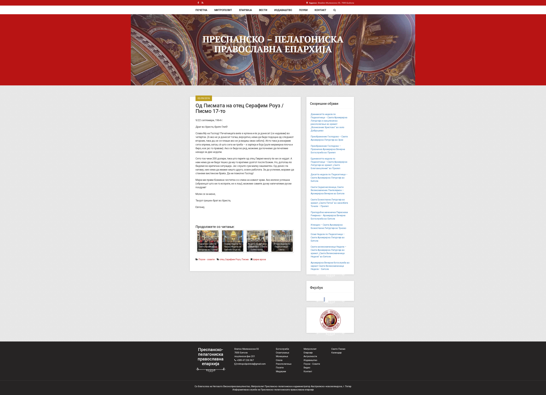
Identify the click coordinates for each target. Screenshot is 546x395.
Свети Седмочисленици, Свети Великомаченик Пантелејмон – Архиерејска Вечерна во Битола (327, 190)
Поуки (303, 10)
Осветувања (282, 352)
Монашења (282, 356)
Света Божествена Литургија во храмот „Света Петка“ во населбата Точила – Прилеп (329, 203)
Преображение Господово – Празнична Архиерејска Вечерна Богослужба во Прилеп (328, 149)
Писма (245, 259)
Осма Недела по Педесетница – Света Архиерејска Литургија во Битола (328, 237)
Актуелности (310, 356)
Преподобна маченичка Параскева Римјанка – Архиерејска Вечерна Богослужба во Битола (329, 215)
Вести (263, 10)
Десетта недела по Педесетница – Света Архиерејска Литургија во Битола (329, 177)
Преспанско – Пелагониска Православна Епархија (273, 44)
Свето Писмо (338, 349)
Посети (280, 367)
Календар (336, 352)
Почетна (201, 10)
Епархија (245, 10)
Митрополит (223, 10)
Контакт (320, 10)
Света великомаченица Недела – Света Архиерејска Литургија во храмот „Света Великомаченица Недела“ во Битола (328, 251)
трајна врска (259, 259)
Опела (279, 360)
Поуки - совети (206, 259)
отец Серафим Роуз (230, 259)
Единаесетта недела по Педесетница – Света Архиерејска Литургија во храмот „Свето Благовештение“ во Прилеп (329, 163)
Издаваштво (283, 10)
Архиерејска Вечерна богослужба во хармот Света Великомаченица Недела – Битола (330, 266)
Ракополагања (283, 364)
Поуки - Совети (312, 364)
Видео (307, 367)
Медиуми (281, 371)
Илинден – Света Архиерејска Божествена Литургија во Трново (328, 226)
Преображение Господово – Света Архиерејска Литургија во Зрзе (329, 138)
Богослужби (282, 349)
